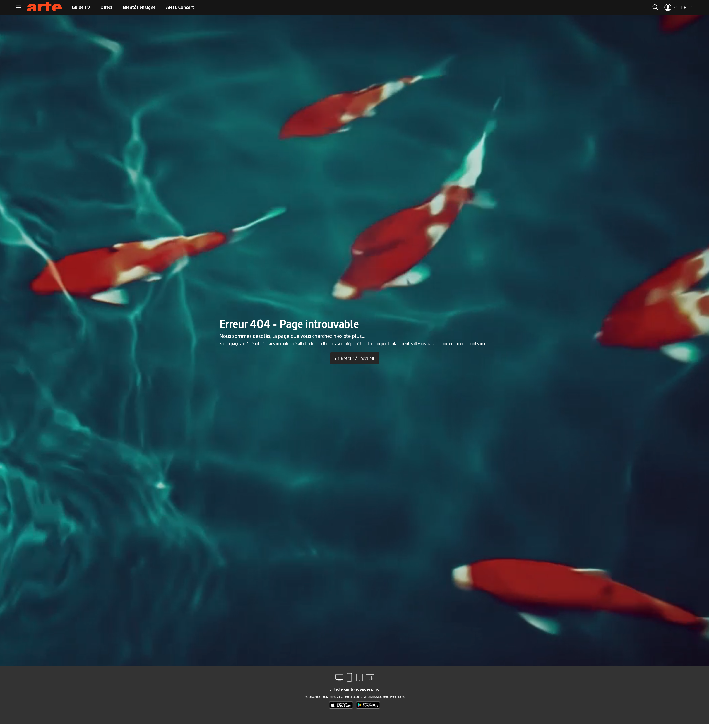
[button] (597, 7)
